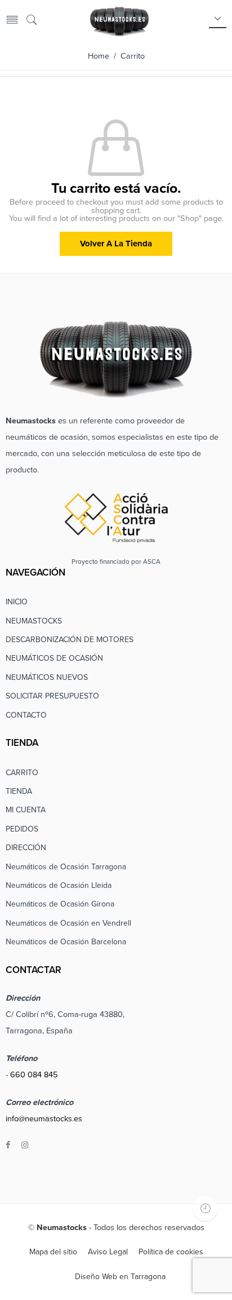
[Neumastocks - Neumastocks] (119, 20)
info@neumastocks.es (44, 1119)
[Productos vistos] (205, 1208)
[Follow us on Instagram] (24, 1145)
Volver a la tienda (116, 243)
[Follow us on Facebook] (8, 1145)
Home (98, 56)
